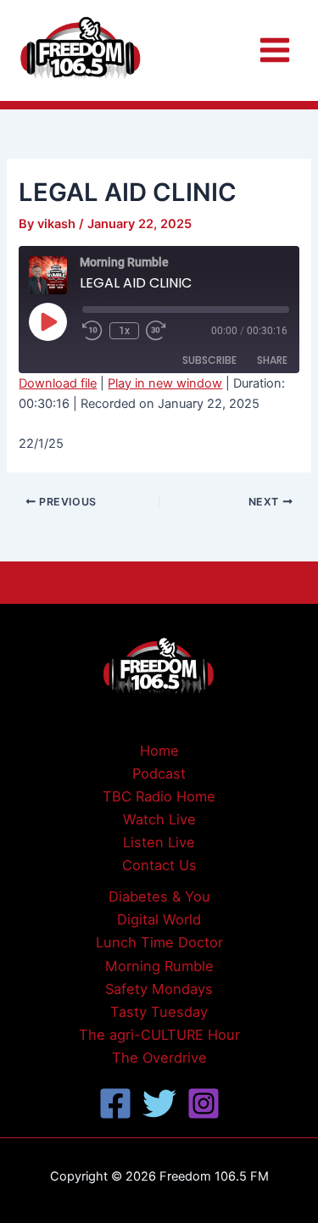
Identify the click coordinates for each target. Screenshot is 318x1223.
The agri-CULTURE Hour (159, 1034)
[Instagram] (203, 1103)
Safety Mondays (159, 988)
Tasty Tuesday (159, 1011)
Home (159, 750)
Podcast (159, 773)
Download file (58, 383)
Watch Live (159, 819)
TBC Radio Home (159, 796)
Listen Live (159, 842)
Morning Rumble (159, 966)
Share (272, 360)
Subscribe (209, 360)
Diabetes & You (159, 896)
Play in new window (165, 383)
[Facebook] (115, 1103)
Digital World (159, 919)
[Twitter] (159, 1103)
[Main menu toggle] (274, 50)
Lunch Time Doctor (159, 942)
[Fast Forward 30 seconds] (166, 331)
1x (124, 331)
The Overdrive (159, 1057)
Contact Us (159, 865)
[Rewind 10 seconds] (92, 331)
